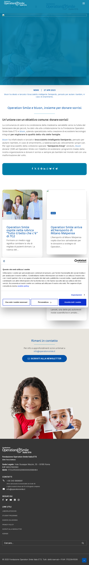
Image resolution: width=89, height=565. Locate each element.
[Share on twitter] (35, 168)
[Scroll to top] (84, 560)
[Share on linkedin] (44, 168)
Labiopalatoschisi (9, 511)
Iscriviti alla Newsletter (12, 529)
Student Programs (9, 515)
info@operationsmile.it (44, 351)
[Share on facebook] (32, 168)
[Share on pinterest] (41, 168)
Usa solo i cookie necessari (16, 302)
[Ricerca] (44, 543)
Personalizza (43, 302)
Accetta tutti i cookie (72, 302)
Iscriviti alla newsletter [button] (46, 358)
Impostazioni (76, 295)
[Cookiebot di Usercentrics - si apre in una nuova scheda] (76, 261)
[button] (83, 3)
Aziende (5, 533)
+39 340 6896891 (14, 481)
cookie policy (23, 286)
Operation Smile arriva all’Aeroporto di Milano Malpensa (66, 230)
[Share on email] (56, 168)
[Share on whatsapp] (47, 168)
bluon (22, 131)
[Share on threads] (38, 168)
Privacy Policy (8, 524)
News (36, 90)
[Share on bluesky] (50, 168)
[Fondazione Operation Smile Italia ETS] (15, 3)
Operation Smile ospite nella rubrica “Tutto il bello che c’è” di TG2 (22, 231)
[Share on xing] (53, 168)
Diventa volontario (10, 520)
